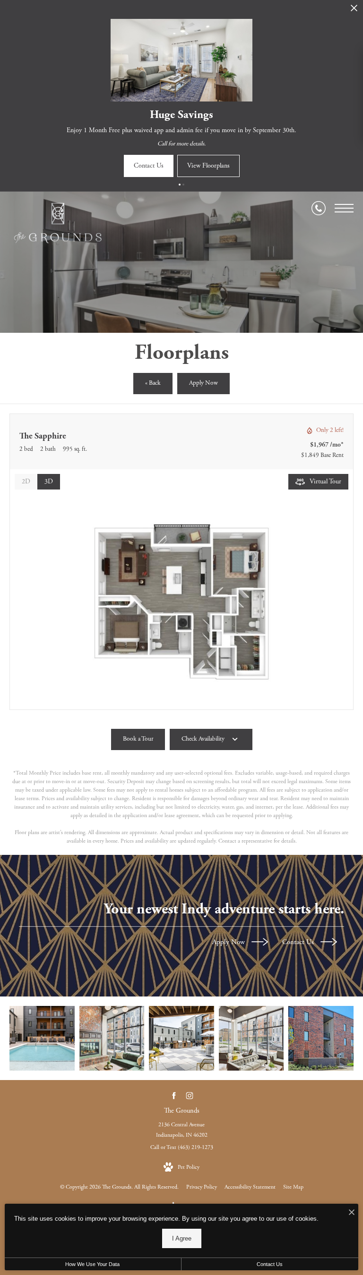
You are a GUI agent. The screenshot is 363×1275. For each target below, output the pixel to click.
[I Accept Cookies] (351, 1213)
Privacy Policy (201, 1187)
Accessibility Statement (250, 1187)
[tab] (26, 482)
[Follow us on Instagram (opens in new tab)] (189, 1095)
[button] (180, 185)
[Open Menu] (344, 208)
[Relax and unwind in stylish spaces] (181, 1038)
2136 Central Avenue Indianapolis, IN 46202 (181, 1130)
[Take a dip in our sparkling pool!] (42, 1038)
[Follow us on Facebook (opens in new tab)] (174, 1095)
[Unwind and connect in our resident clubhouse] (251, 1038)
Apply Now (229, 942)
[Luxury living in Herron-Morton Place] (321, 1038)
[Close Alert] (354, 10)
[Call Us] (318, 208)
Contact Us (299, 942)
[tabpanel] (181, 601)
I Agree (181, 1238)
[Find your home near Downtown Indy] (112, 1038)
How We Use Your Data (92, 1264)
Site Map (293, 1187)
